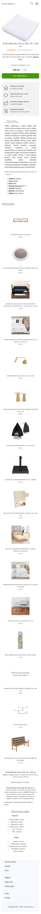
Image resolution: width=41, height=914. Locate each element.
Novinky (7, 866)
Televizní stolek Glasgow (20, 234)
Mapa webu (9, 882)
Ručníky (26, 777)
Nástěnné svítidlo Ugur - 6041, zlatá (20, 376)
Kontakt (7, 898)
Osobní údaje (9, 886)
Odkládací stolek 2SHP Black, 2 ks (20, 621)
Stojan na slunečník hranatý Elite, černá (20, 479)
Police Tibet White (20, 724)
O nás (7, 893)
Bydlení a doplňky (20, 775)
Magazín (8, 877)
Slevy (7, 870)
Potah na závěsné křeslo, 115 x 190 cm (20, 445)
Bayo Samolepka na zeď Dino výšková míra (20, 655)
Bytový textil (29, 775)
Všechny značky (10, 862)
